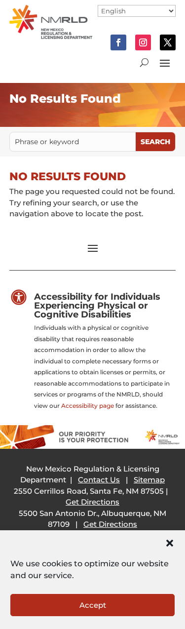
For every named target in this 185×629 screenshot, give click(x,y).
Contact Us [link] (99, 479)
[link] (51, 36)
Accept (92, 605)
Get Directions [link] (92, 502)
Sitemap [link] (149, 479)
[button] (170, 543)
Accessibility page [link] (87, 405)
